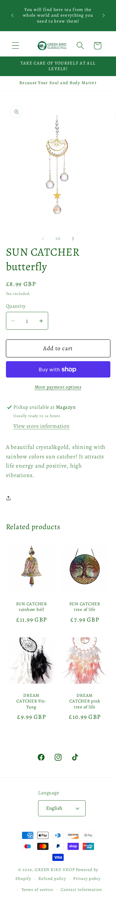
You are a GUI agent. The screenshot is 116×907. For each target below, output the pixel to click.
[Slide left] (42, 238)
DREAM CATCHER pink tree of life (84, 701)
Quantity (16, 306)
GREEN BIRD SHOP (55, 870)
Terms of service (37, 889)
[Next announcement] (103, 15)
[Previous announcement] (12, 15)
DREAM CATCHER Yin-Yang (31, 701)
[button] (15, 45)
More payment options (58, 387)
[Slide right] (73, 238)
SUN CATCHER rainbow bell (31, 606)
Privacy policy (87, 878)
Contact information (81, 889)
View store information (41, 426)
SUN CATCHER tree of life (84, 606)
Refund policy (52, 878)
